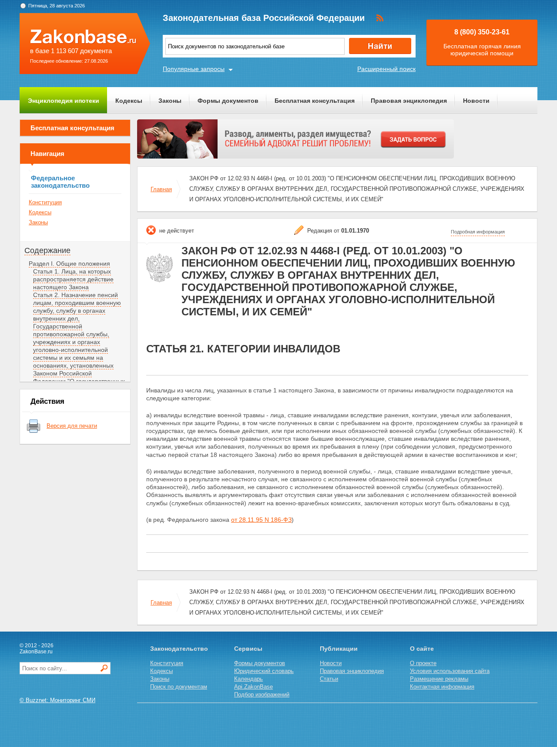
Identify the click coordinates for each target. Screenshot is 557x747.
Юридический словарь (264, 671)
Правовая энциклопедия (409, 100)
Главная (161, 189)
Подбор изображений (261, 694)
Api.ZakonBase (253, 686)
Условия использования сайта (450, 671)
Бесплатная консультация (315, 100)
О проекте (423, 663)
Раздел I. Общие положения (69, 263)
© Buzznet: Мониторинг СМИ (57, 700)
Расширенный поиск (386, 68)
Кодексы (128, 100)
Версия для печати (72, 426)
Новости (476, 100)
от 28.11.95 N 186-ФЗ (261, 519)
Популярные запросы (194, 68)
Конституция (45, 202)
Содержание (47, 250)
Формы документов (228, 100)
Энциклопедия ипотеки (63, 100)
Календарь (248, 679)
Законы (169, 100)
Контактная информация (442, 686)
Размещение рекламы (439, 679)
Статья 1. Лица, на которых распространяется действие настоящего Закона (73, 279)
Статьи (329, 679)
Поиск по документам (178, 686)
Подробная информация (478, 231)
